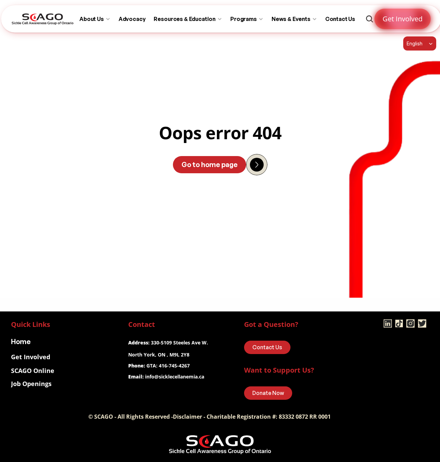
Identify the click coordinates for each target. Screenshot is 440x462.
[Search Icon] (369, 19)
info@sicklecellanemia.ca (174, 376)
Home (21, 341)
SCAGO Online (32, 370)
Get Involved (30, 357)
